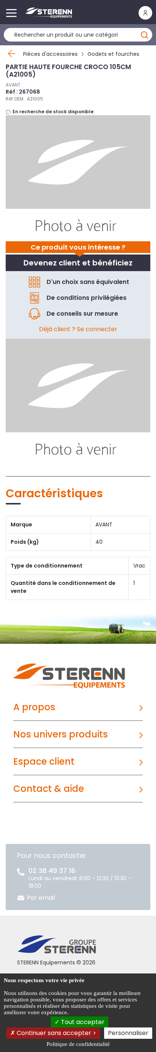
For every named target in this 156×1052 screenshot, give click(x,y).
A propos (34, 707)
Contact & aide (48, 788)
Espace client (44, 761)
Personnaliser (128, 1033)
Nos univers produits (60, 734)
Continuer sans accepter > (55, 1033)
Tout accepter (82, 1022)
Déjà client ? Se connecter (78, 329)
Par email (41, 897)
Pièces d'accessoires (50, 54)
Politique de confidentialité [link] (78, 1044)
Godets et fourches (113, 54)
